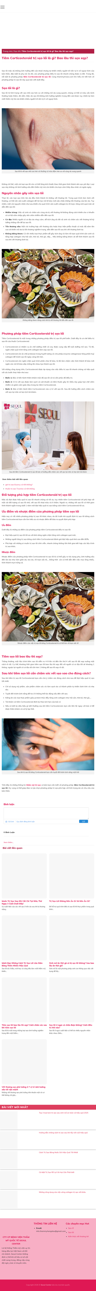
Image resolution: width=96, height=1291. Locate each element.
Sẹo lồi (17, 51)
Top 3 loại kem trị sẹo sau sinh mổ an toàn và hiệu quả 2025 (63, 1113)
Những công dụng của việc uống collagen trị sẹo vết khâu (62, 1192)
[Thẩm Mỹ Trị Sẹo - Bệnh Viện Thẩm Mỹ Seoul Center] (48, 7)
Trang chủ (7, 51)
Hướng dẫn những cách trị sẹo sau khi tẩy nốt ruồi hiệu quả (63, 1133)
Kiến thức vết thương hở (78, 1236)
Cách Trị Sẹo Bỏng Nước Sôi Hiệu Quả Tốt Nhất (58, 1152)
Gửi (83, 822)
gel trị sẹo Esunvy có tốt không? (19, 484)
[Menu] (2, 7)
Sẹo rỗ (71, 1228)
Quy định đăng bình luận (26, 822)
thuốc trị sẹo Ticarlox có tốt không (20, 489)
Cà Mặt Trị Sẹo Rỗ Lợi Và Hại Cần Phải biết (56, 1172)
